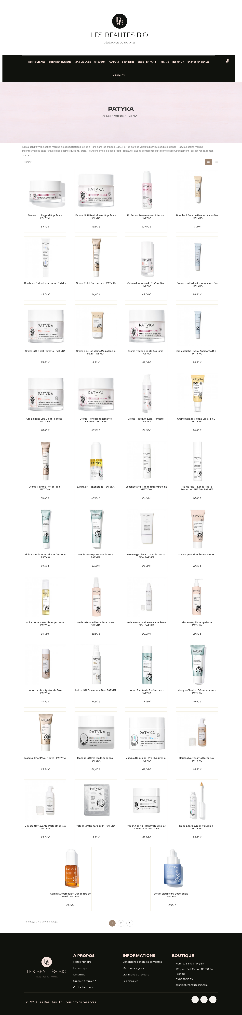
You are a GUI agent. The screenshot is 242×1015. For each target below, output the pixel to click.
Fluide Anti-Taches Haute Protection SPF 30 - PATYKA (197, 488)
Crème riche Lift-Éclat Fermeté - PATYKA (45, 420)
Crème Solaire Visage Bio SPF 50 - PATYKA (197, 420)
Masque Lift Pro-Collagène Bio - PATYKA (95, 759)
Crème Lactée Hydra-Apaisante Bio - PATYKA (196, 284)
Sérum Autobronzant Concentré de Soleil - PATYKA (70, 895)
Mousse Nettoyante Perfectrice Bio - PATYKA (45, 827)
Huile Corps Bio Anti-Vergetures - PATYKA (45, 624)
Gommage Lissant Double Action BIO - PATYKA (146, 556)
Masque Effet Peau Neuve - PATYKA (45, 758)
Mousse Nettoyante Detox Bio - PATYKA (197, 759)
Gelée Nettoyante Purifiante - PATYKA (95, 556)
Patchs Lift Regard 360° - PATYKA (95, 826)
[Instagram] (204, 999)
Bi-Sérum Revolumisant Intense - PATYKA (146, 216)
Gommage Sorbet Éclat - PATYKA (197, 554)
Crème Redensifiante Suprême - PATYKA (146, 352)
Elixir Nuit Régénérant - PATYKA (95, 486)
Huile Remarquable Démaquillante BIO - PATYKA (146, 624)
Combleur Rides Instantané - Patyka (45, 283)
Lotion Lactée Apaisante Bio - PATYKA (45, 691)
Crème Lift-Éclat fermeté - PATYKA (45, 351)
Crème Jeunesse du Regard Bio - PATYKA (146, 284)
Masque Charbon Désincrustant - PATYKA (197, 691)
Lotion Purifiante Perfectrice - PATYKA (146, 691)
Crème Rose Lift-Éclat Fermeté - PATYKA (146, 420)
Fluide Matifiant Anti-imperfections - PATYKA (45, 556)
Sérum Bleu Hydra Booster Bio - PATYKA (172, 895)
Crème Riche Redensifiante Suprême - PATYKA (96, 420)
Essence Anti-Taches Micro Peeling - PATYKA (146, 488)
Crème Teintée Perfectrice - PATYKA (45, 488)
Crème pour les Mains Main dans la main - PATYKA (96, 352)
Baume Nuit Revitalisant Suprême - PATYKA (95, 216)
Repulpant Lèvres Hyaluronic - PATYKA (197, 827)
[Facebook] (195, 999)
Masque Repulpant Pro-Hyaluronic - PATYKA (146, 759)
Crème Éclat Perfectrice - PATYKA (96, 283)
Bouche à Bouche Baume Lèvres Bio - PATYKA (197, 216)
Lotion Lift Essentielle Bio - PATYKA (95, 690)
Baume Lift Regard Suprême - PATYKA (45, 216)
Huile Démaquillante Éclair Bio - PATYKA (95, 624)
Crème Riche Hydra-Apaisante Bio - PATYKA (196, 352)
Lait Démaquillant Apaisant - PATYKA (197, 624)
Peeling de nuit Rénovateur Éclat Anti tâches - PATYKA (146, 827)
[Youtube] (212, 999)
